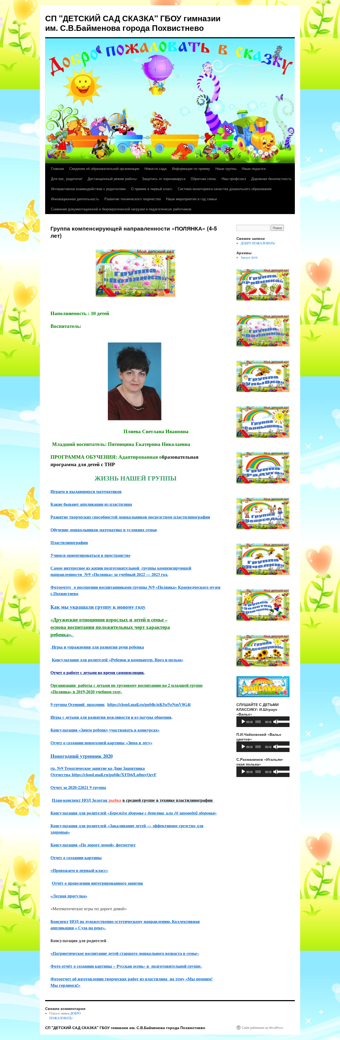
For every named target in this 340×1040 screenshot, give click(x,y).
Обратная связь (203, 178)
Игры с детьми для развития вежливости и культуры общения (110, 717)
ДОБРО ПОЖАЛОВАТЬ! (258, 243)
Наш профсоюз (234, 178)
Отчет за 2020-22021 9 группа (78, 787)
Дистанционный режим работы (112, 178)
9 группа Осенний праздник (77, 704)
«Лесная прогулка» (68, 896)
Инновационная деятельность (75, 198)
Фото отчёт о (63, 966)
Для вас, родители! (66, 178)
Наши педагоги (254, 168)
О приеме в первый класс (151, 188)
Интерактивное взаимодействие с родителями (88, 188)
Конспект (59, 921)
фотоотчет (126, 845)
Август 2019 (249, 257)
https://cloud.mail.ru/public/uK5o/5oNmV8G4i (148, 704)
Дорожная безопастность (271, 178)
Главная (57, 168)
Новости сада (155, 168)
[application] (263, 721)
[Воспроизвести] (243, 721)
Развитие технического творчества (132, 198)
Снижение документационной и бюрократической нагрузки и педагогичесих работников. (121, 208)
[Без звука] (275, 721)
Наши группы (225, 168)
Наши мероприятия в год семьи (191, 198)
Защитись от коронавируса (163, 178)
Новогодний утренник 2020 (81, 755)
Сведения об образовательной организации (104, 168)
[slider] (282, 721)
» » (139, 966)
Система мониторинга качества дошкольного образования (224, 188)
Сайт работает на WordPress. (263, 1027)
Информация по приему (191, 168)
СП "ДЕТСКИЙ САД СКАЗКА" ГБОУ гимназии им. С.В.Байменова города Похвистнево (132, 22)
